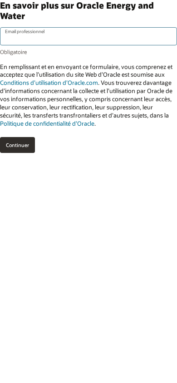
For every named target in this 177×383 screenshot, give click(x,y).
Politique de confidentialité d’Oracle (47, 123)
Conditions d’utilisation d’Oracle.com (49, 82)
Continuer (17, 145)
